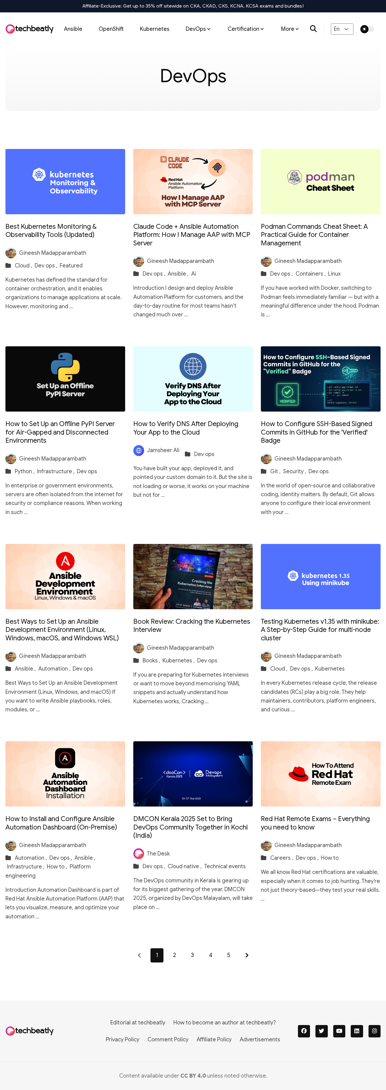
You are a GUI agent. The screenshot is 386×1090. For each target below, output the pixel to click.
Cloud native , (185, 866)
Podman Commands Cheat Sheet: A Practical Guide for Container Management (314, 234)
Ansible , (179, 273)
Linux (334, 273)
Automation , (54, 668)
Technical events (225, 866)
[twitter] (321, 1031)
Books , (152, 660)
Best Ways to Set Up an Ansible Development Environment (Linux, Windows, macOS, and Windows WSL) (62, 629)
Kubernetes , (179, 660)
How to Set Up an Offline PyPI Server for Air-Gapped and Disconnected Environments (60, 432)
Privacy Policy (122, 1039)
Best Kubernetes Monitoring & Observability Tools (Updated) (50, 230)
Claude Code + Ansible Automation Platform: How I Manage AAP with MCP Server (191, 234)
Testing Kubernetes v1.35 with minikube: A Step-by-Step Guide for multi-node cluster (320, 629)
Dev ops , (47, 265)
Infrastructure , (56, 471)
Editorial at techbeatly (137, 1022)
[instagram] (375, 1031)
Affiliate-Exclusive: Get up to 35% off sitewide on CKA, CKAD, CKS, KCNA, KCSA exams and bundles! (193, 6)
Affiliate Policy (214, 1039)
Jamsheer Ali (163, 450)
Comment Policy (167, 1039)
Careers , (282, 858)
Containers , (311, 273)
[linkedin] (357, 1031)
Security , (295, 471)
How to (330, 858)
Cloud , (24, 265)
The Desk (158, 853)
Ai (193, 273)
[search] (317, 29)
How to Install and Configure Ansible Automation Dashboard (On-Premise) (61, 823)
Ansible (73, 28)
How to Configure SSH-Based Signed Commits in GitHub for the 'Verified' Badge (316, 432)
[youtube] (339, 1031)
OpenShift (111, 28)
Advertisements (260, 1039)
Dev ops (87, 471)
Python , (25, 471)
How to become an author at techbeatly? (224, 1022)
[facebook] (304, 1031)
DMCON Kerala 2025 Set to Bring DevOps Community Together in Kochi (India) (190, 827)
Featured (71, 265)
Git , (276, 471)
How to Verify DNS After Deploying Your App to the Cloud (185, 428)
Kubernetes (154, 28)
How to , (57, 866)
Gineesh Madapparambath (52, 253)
